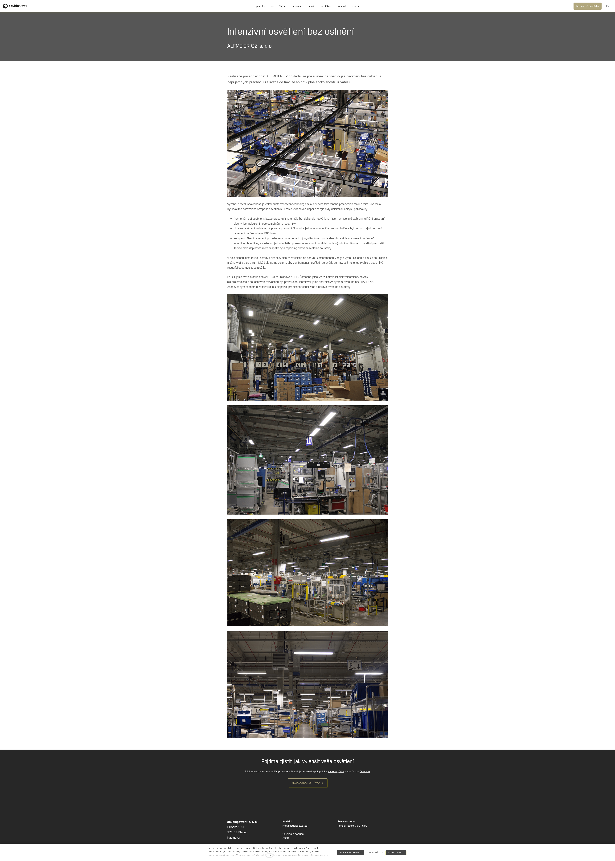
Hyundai (332, 771)
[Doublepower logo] (15, 6)
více (269, 855)
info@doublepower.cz (295, 825)
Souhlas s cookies (293, 833)
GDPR (286, 838)
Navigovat (234, 837)
